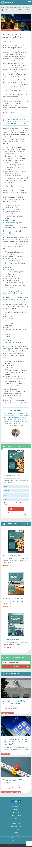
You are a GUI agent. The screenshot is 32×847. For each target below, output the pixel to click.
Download (16, 509)
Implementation (16, 809)
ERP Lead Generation (16, 826)
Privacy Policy (23, 514)
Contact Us (16, 829)
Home (2, 7)
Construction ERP (16, 7)
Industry (7, 7)
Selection (15, 806)
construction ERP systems (19, 297)
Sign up (15, 666)
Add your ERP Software (16, 838)
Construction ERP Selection (11, 29)
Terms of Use (14, 514)
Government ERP (7, 713)
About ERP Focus (16, 823)
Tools (16, 819)
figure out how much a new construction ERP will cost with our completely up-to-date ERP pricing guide (17, 120)
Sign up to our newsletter (14, 658)
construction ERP (8, 52)
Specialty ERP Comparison (16, 816)
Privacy (16, 835)
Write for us (16, 840)
